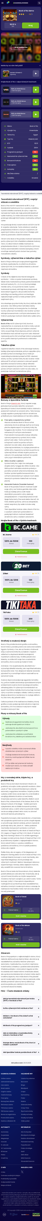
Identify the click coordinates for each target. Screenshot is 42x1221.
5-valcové (4, 1145)
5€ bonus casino (7, 1105)
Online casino (6, 1078)
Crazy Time (25, 1108)
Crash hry (4, 1158)
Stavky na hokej (26, 1114)
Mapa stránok (6, 1185)
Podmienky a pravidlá (9, 1179)
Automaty (4, 1132)
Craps (23, 1092)
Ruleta (23, 1101)
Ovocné (4, 1142)
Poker (23, 1098)
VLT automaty (6, 1148)
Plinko (3, 1155)
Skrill (22, 1151)
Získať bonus (21, 551)
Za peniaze (5, 1135)
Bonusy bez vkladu (7, 1101)
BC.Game (7, 534)
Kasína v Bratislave (28, 1138)
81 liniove (4, 1151)
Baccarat (24, 1082)
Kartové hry (25, 1095)
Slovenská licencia (27, 1161)
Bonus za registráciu (8, 1114)
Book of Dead (20, 897)
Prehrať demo (13, 910)
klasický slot (15, 403)
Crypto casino (6, 1092)
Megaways (5, 1138)
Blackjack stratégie (28, 1135)
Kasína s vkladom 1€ (8, 1121)
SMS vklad (24, 1155)
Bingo (23, 1085)
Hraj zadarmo (21, 47)
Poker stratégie (26, 1148)
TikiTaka (7, 612)
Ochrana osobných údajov (10, 1175)
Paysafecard (25, 1145)
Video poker (25, 1121)
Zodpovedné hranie (8, 1182)
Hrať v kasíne (21, 916)
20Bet (5, 573)
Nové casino (5, 1088)
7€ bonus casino (7, 1108)
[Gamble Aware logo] (25, 1214)
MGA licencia (25, 1158)
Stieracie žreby (26, 1105)
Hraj (31, 25)
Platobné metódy (27, 1142)
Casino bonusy (6, 1095)
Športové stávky (27, 1111)
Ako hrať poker (26, 1132)
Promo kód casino (7, 1118)
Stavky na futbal (27, 1118)
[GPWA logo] (36, 1214)
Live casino (5, 1085)
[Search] (39, 3)
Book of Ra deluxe (22, 925)
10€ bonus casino (7, 1111)
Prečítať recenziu (22, 557)
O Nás (3, 1172)
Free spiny (4, 1098)
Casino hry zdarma (28, 1078)
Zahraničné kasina (7, 1082)
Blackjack (24, 1088)
